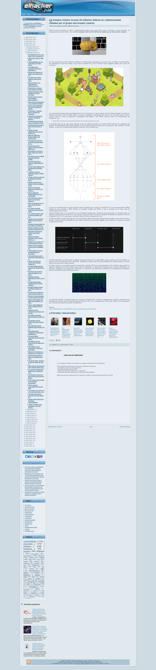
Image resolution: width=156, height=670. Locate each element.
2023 (27, 43)
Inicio (90, 426)
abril (28, 417)
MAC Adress (41, 596)
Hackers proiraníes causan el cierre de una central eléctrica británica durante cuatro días (33, 482)
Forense (42, 586)
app (43, 567)
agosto (29, 409)
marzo (29, 419)
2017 (27, 432)
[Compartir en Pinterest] (59, 340)
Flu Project (28, 505)
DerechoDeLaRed (30, 520)
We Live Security (29, 509)
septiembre (30, 52)
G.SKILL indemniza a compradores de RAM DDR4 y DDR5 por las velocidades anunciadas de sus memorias (39, 612)
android (41, 557)
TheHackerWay (29, 514)
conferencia (32, 586)
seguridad (28, 544)
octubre (29, 51)
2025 (27, 39)
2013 (27, 440)
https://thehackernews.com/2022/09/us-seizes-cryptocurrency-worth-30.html (72, 309)
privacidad (35, 554)
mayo (28, 415)
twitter (42, 568)
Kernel (38, 578)
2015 (27, 436)
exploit (31, 557)
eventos (42, 583)
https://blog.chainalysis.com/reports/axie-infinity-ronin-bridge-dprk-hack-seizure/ (76, 121)
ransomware (27, 556)
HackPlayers (28, 512)
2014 (27, 438)
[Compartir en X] (55, 340)
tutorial (36, 561)
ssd (24, 565)
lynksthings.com (29, 531)
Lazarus (71, 344)
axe (58, 344)
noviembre (30, 49)
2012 (27, 442)
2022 (27, 45)
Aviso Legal (88, 662)
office (34, 576)
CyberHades (28, 516)
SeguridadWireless (34, 587)
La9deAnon (28, 518)
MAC (28, 584)
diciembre (30, 47)
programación (34, 570)
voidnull (27, 529)
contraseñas (30, 581)
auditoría (38, 589)
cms (28, 583)
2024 (27, 41)
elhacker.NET (79, 660)
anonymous (37, 584)
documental (26, 589)
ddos (25, 567)
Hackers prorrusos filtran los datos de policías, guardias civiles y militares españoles (34, 493)
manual (26, 563)
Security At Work (29, 507)
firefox (37, 573)
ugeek (26, 525)
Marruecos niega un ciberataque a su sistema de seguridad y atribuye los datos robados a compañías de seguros (34, 469)
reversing (29, 595)
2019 (27, 429)
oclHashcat (28, 598)
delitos (42, 593)
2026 (27, 37)
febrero (29, 421)
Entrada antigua (124, 426)
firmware (26, 573)
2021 (27, 425)
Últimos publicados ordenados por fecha (32, 26)
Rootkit (35, 590)
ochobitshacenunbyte (31, 527)
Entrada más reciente (56, 426)
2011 (27, 444)
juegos (42, 580)
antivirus (42, 576)
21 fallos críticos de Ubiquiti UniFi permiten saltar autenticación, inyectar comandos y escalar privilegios (39, 646)
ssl (24, 586)
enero (29, 423)
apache (35, 580)
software (28, 546)
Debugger (26, 590)
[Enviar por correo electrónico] (50, 340)
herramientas (37, 572)
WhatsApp (35, 565)
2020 (27, 427)
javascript (26, 580)
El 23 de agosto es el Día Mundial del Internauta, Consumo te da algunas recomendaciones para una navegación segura (34, 488)
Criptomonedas (64, 344)
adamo (37, 595)
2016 (27, 434)
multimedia (41, 581)
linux (30, 559)
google (26, 551)
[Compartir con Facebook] (57, 340)
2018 (27, 431)
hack (29, 578)
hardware (28, 549)
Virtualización (34, 593)
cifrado (31, 568)
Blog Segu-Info (29, 511)
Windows (41, 556)
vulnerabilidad (30, 541)
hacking (37, 563)
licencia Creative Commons (83, 663)
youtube (26, 572)
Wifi (34, 567)
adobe (25, 576)
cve (38, 559)
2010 (27, 446)
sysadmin (38, 575)
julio (28, 411)
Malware (40, 551)
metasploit (34, 592)
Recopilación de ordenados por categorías (33, 23)
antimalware (32, 596)
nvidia (25, 561)
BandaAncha (28, 523)
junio (28, 413)
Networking (27, 575)
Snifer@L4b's (28, 522)
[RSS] (29, 662)
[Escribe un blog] (52, 340)
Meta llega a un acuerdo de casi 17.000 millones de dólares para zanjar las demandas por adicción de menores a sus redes (34, 476)
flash (34, 583)
